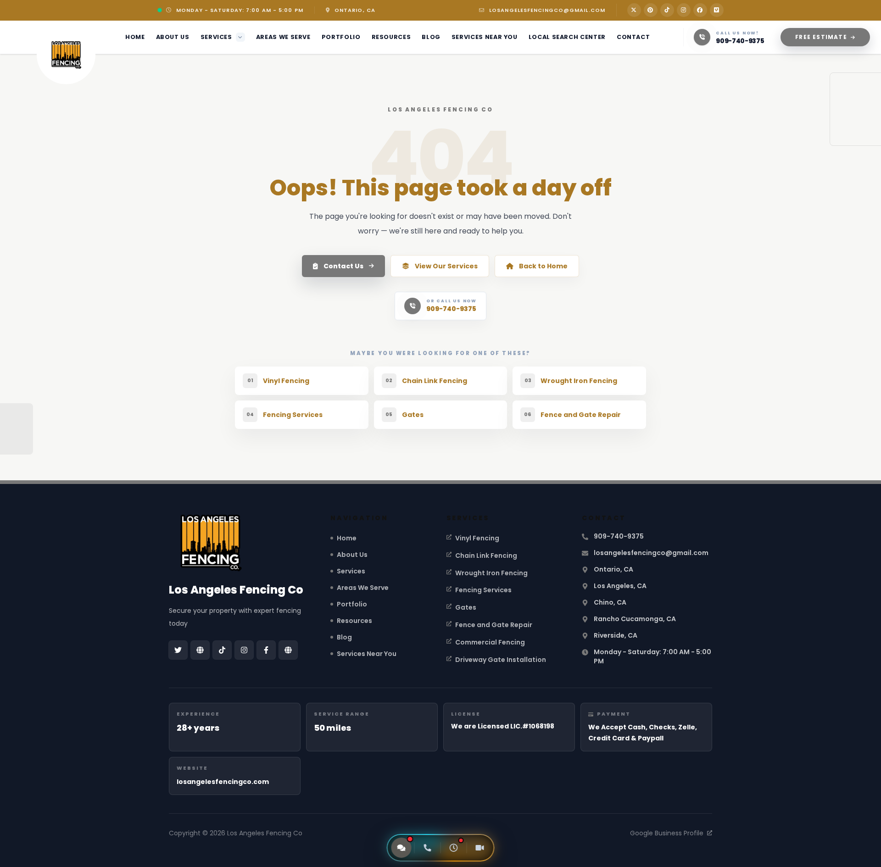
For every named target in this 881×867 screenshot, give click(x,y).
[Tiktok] (667, 10)
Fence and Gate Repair (493, 624)
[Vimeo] (716, 10)
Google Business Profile (666, 833)
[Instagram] (683, 10)
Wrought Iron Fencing (491, 573)
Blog (431, 37)
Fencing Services (483, 590)
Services (216, 37)
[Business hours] (454, 848)
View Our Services (446, 266)
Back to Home (543, 266)
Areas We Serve (283, 37)
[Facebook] (700, 10)
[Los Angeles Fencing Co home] (66, 55)
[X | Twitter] (634, 10)
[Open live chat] (401, 848)
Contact (633, 37)
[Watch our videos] (480, 848)
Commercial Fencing (490, 642)
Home (135, 37)
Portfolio (341, 37)
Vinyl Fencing (477, 538)
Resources (391, 37)
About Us (173, 37)
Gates (465, 607)
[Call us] (428, 848)
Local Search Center (567, 37)
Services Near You (485, 37)
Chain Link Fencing (486, 555)
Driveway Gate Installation (500, 659)
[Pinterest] (650, 10)
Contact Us (343, 266)
